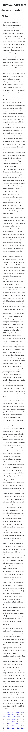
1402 (8, 719)
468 (22, 714)
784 (3, 721)
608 (23, 719)
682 (12, 712)
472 (18, 721)
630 (3, 725)
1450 (13, 725)
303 (12, 723)
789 (17, 723)
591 (13, 714)
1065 (17, 712)
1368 (13, 721)
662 (22, 728)
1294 (13, 719)
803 (8, 725)
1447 (13, 728)
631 (18, 728)
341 (3, 723)
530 (8, 728)
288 (3, 714)
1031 (9, 716)
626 (18, 725)
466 (18, 714)
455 (3, 728)
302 (14, 716)
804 (3, 712)
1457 (4, 716)
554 (3, 730)
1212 (8, 721)
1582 (22, 712)
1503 (18, 716)
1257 (22, 725)
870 (23, 716)
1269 (8, 714)
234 (18, 719)
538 (8, 712)
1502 (23, 721)
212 (3, 719)
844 (8, 723)
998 (21, 723)
